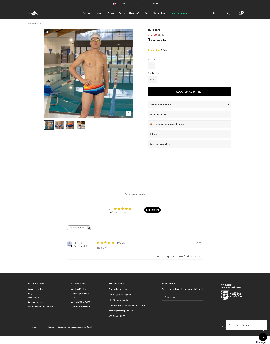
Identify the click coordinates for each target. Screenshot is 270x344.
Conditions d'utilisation (80, 306)
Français (216, 13)
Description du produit (160, 104)
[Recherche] (228, 13)
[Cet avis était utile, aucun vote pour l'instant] (195, 256)
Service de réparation (160, 144)
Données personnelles (81, 293)
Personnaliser (179, 13)
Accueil (31, 24)
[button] (263, 342)
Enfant (122, 13)
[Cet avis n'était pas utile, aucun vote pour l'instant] (200, 256)
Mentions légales (78, 289)
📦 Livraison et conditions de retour (167, 124)
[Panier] (240, 13)
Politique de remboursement (40, 306)
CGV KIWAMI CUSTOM (81, 302)
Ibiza (152, 79)
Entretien (154, 134)
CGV (73, 298)
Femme (111, 13)
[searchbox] (76, 228)
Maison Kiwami (159, 13)
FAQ (30, 293)
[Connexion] (234, 13)
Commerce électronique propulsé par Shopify (75, 327)
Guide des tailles (158, 114)
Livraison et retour (36, 302)
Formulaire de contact (118, 289)
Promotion (87, 13)
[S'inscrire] (199, 297)
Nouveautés (134, 13)
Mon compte (33, 298)
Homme (99, 13)
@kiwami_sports (123, 294)
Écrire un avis (152, 210)
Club (146, 13)
